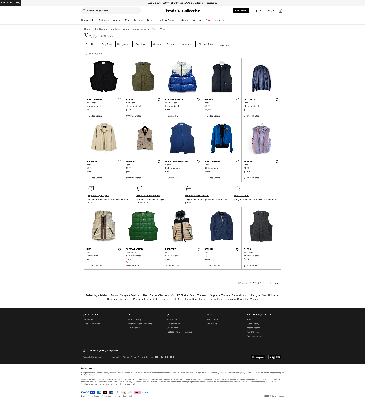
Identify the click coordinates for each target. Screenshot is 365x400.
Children (138, 20)
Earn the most (241, 195)
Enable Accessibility (10, 2)
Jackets (115, 29)
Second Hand (239, 295)
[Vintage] (191, 20)
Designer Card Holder (263, 295)
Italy (131, 396)
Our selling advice (175, 323)
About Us (219, 20)
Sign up (269, 10)
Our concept (89, 319)
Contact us (212, 323)
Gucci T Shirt (178, 295)
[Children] (145, 20)
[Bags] (154, 20)
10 (271, 283)
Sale (208, 20)
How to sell (172, 319)
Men (127, 20)
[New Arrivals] (96, 20)
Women (117, 20)
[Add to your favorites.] (119, 99)
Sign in (257, 10)
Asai (165, 299)
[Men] (132, 20)
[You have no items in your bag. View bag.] (281, 11)
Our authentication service (139, 323)
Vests (126, 29)
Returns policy (133, 327)
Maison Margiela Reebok (125, 295)
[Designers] (111, 20)
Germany (117, 396)
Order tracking (134, 319)
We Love (197, 20)
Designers (103, 20)
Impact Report (253, 327)
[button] (281, 11)
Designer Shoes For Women (242, 299)
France (83, 396)
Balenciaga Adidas (96, 295)
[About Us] (227, 20)
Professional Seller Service (179, 331)
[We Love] (204, 20)
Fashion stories (254, 336)
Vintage (184, 20)
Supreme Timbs (219, 295)
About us (251, 319)
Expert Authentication (148, 195)
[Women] (123, 20)
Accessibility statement (93, 357)
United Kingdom (94, 396)
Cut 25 (176, 299)
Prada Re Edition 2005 (146, 299)
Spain (125, 396)
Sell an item (240, 10)
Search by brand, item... (98, 10)
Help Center (212, 319)
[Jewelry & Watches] (178, 20)
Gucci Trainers (198, 295)
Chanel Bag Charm (194, 299)
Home (87, 29)
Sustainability (253, 323)
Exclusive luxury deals (197, 195)
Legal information (113, 357)
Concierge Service (91, 323)
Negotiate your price (98, 195)
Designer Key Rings (118, 299)
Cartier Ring (216, 299)
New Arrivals (87, 20)
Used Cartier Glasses (155, 295)
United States (107, 396)
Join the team (253, 331)
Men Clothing (101, 29)
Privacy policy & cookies (142, 357)
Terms (126, 357)
